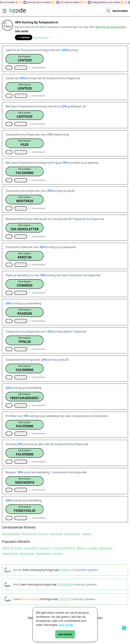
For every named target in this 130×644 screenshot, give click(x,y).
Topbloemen (72, 534)
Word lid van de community (111, 26)
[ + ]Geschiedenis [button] (37, 67)
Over (31, 617)
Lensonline (31, 548)
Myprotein (106, 548)
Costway (92, 548)
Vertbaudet (27, 553)
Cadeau (86, 534)
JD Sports (16, 548)
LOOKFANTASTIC (64, 548)
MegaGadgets (11, 534)
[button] (25, 59)
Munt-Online (29, 534)
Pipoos (43, 534)
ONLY (5, 548)
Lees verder (65, 625)
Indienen (25, 37)
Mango (81, 548)
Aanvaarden (65, 634)
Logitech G (46, 548)
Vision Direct (10, 553)
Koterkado (56, 534)
